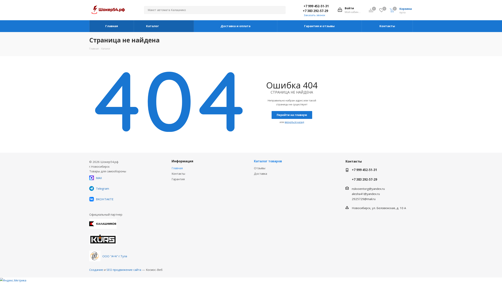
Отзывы (259, 168)
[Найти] (281, 10)
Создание (96, 270)
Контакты (178, 173)
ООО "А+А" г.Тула (114, 256)
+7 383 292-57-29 (315, 11)
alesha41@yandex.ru (366, 194)
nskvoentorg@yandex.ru (368, 189)
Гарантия (178, 179)
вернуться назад (294, 122)
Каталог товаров (268, 161)
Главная (177, 168)
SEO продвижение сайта (123, 270)
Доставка (260, 173)
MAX (99, 178)
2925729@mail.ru (364, 199)
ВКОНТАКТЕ (105, 199)
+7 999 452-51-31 (316, 6)
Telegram (102, 188)
